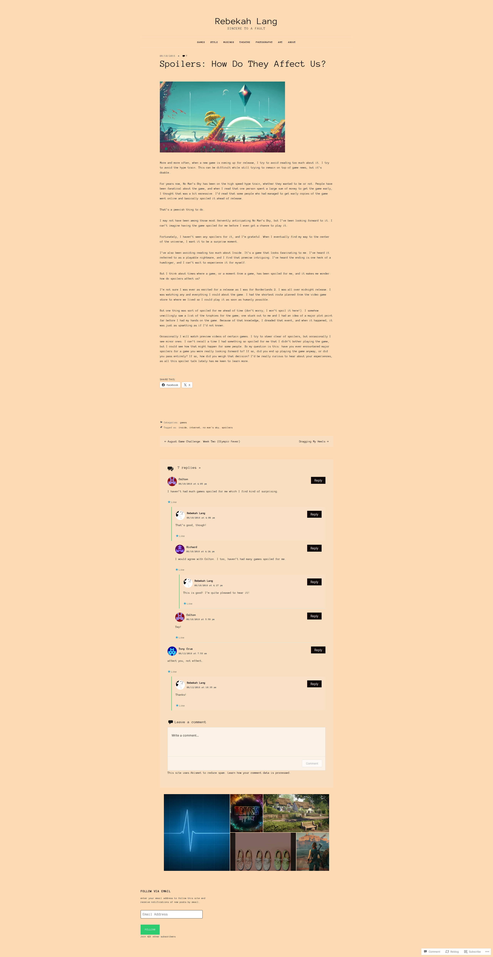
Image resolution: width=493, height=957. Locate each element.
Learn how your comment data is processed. (259, 772)
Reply (318, 480)
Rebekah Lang (246, 21)
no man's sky (211, 427)
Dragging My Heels (312, 441)
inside (183, 427)
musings (228, 42)
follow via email (156, 891)
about (292, 42)
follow (150, 929)
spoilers (227, 427)
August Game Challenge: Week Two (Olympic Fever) (204, 441)
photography (264, 42)
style (214, 42)
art (280, 42)
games (201, 42)
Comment (312, 763)
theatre (245, 42)
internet (194, 427)
